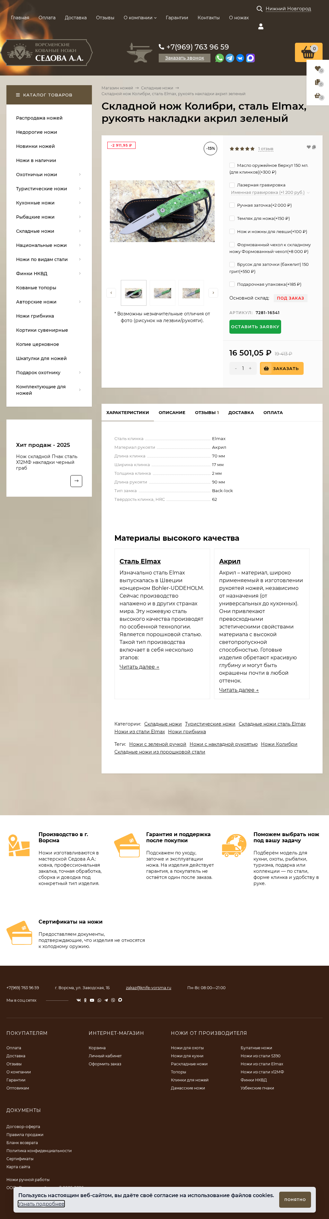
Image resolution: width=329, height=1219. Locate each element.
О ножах (239, 18)
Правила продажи (24, 1134)
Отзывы (105, 18)
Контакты (209, 18)
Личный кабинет (105, 1055)
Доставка (76, 18)
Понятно (295, 1199)
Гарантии (177, 18)
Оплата (47, 18)
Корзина (97, 1047)
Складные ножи (157, 88)
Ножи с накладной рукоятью (224, 744)
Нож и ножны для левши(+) (271, 231)
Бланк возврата (22, 1142)
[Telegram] (230, 58)
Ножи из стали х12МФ (262, 1072)
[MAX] (250, 58)
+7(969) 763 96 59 (197, 47)
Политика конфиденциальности (39, 1150)
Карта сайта (18, 1166)
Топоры (178, 1072)
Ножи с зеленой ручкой (157, 744)
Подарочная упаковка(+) (268, 284)
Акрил (230, 561)
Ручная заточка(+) (264, 205)
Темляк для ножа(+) (263, 218)
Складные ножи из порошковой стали (159, 752)
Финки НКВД (254, 1080)
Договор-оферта (23, 1126)
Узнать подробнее (41, 1204)
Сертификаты (19, 1158)
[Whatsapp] (219, 58)
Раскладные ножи (189, 1063)
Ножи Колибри (279, 744)
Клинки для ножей (190, 1080)
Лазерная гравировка (261, 184)
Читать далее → (139, 667)
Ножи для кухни (187, 1055)
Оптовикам (17, 1088)
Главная (20, 18)
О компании (138, 18)
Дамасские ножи (188, 1088)
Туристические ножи (210, 724)
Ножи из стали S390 (260, 1055)
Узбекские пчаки (257, 1088)
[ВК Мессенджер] (240, 58)
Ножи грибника (187, 732)
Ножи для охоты (187, 1047)
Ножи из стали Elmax (139, 732)
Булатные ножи (256, 1047)
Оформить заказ (105, 1063)
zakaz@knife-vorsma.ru (148, 987)
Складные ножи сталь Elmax (272, 724)
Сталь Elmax (140, 561)
